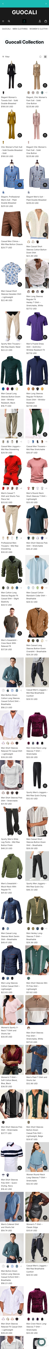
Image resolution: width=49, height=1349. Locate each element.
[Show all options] (46, 92)
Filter (7, 56)
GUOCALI (6, 29)
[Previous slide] (3, 4)
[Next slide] (46, 4)
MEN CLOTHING (20, 29)
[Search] (9, 21)
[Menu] (3, 21)
